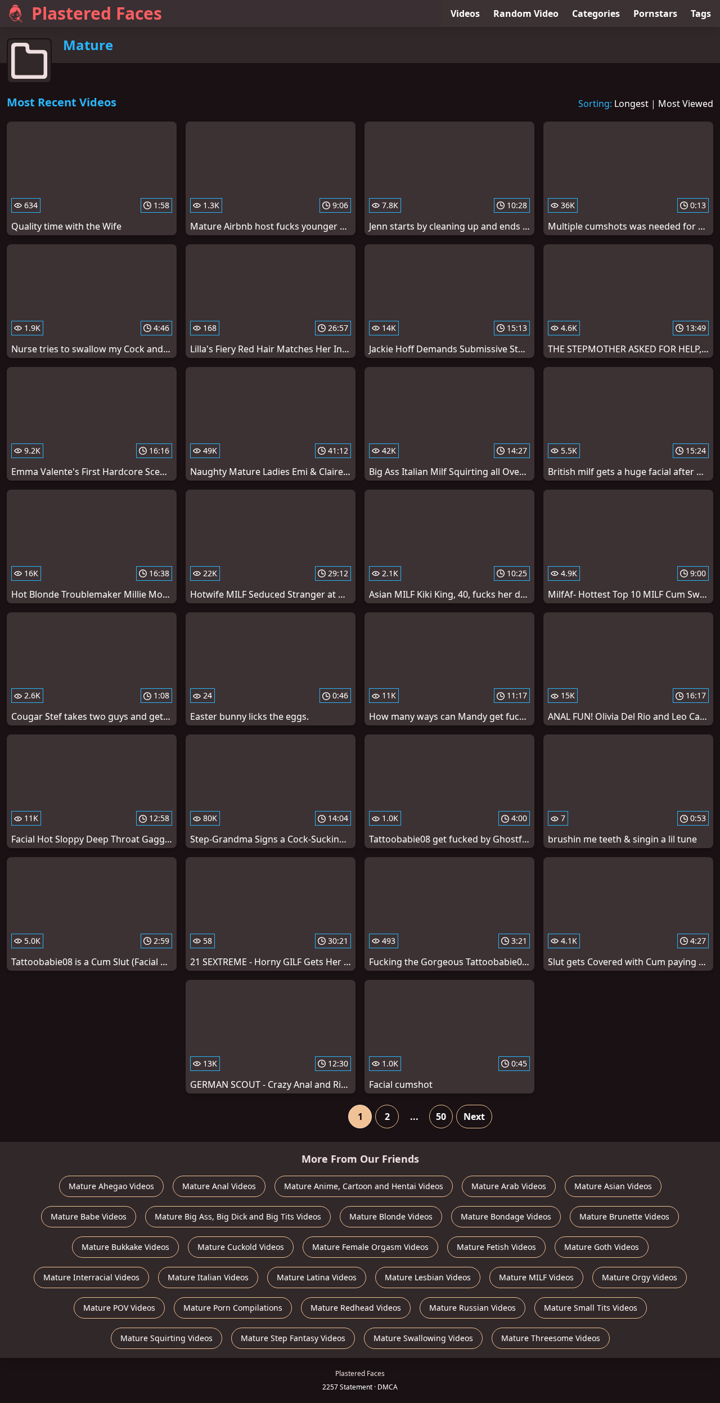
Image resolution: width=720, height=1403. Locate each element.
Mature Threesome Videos (550, 1338)
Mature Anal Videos (219, 1186)
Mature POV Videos (119, 1307)
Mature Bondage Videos (506, 1216)
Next (474, 1116)
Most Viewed (685, 103)
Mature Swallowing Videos (423, 1338)
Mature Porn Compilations (232, 1307)
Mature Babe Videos (89, 1216)
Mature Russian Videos (472, 1307)
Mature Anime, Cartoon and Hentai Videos (363, 1186)
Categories (596, 13)
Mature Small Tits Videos (590, 1307)
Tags (701, 13)
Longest (631, 103)
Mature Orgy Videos (639, 1277)
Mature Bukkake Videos (125, 1246)
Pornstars (655, 13)
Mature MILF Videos (536, 1277)
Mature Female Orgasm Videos (370, 1246)
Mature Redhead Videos (355, 1307)
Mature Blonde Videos (391, 1216)
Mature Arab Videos (508, 1186)
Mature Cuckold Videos (240, 1246)
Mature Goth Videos (601, 1246)
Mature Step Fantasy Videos (293, 1338)
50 (441, 1116)
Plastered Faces (97, 13)
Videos (465, 13)
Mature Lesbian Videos (428, 1277)
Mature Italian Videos (208, 1277)
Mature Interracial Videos (91, 1277)
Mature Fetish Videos (496, 1246)
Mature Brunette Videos (624, 1216)
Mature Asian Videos (613, 1186)
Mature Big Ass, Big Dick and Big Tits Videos (238, 1216)
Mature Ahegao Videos (111, 1186)
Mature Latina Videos (317, 1277)
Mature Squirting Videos (166, 1338)
